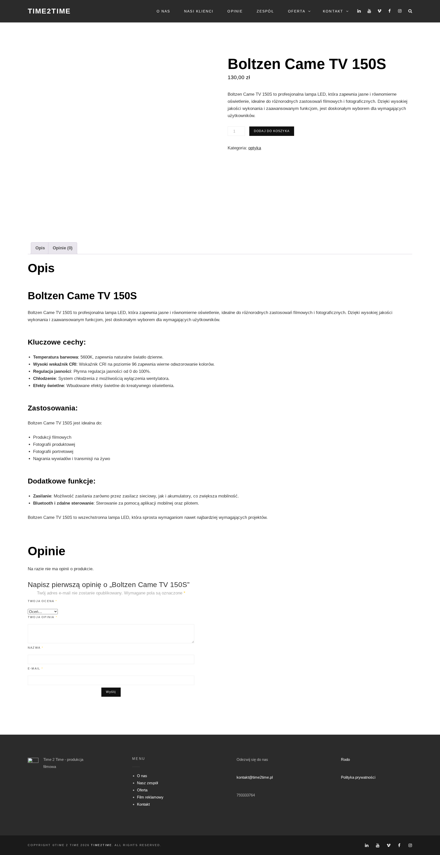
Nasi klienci (198, 11)
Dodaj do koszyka (272, 131)
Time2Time (49, 11)
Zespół (265, 11)
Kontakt (333, 11)
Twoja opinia (42, 617)
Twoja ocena (42, 601)
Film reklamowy (150, 797)
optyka (254, 148)
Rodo (345, 759)
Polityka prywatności (358, 777)
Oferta (297, 11)
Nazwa (35, 647)
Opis (40, 248)
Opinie (235, 11)
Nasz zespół (147, 783)
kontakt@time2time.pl (255, 777)
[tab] (40, 248)
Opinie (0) (63, 248)
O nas (163, 11)
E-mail (35, 668)
